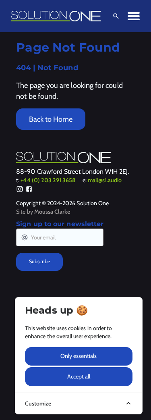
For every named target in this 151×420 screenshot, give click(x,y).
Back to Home (50, 119)
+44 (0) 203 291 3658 (48, 180)
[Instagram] (19, 190)
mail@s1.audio (105, 180)
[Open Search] (114, 16)
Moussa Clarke (52, 211)
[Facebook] (29, 190)
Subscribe (39, 261)
